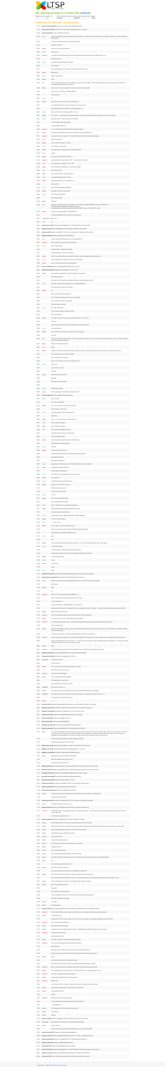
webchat (85, 12)
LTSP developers (61, 1065)
